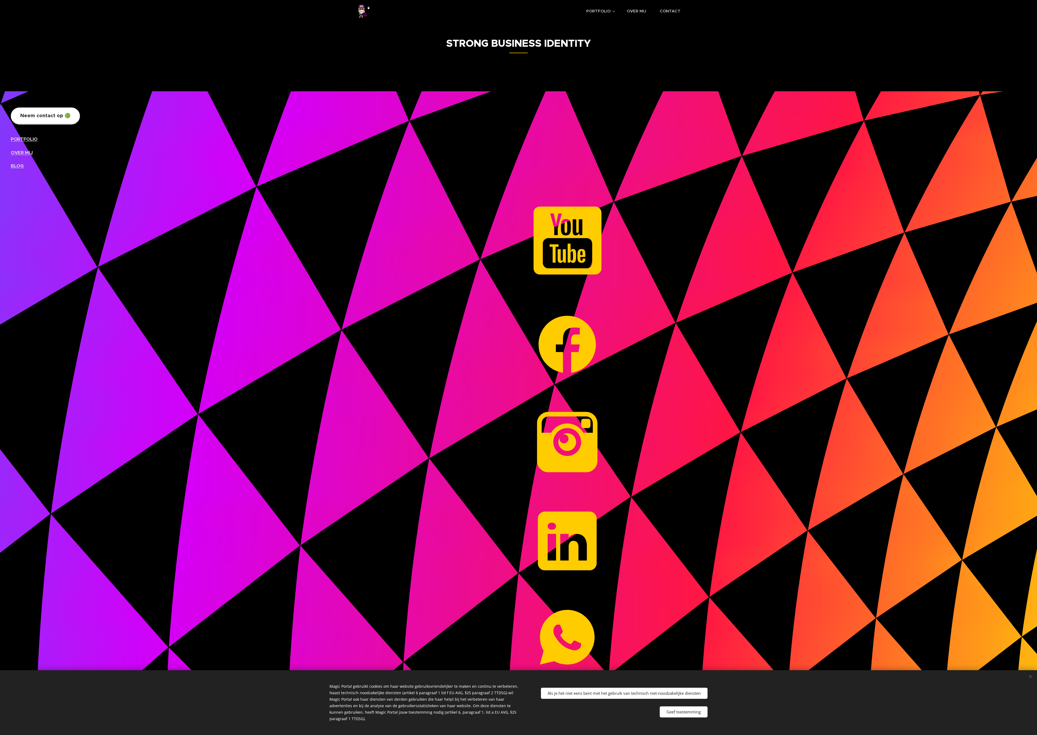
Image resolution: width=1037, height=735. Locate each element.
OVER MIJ (22, 153)
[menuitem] (602, 11)
